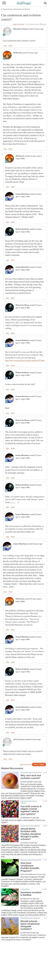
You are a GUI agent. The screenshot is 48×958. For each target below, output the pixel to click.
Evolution (25, 889)
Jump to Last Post (18, 24)
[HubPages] (24, 3)
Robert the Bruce (22, 229)
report (10, 45)
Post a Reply (39, 764)
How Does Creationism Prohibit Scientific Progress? (30, 867)
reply (5, 45)
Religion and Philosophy (31, 772)
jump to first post (25, 764)
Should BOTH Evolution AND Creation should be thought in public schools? (31, 834)
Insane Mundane (22, 194)
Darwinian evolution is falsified (31, 893)
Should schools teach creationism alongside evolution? (30, 925)
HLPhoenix (17, 53)
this (23, 158)
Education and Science (30, 826)
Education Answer (20, 29)
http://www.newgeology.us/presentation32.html (25, 360)
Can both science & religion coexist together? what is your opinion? (31, 810)
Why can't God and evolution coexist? (31, 776)
